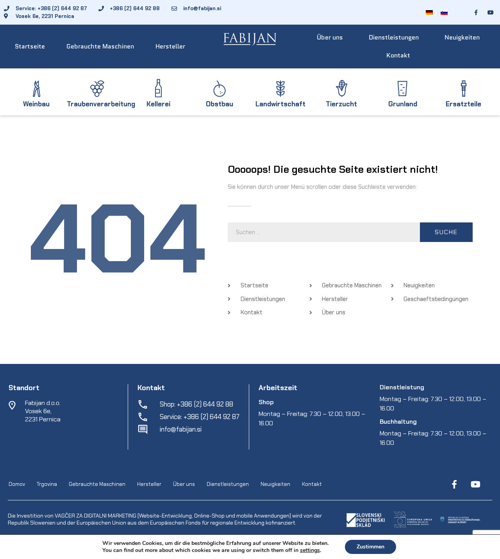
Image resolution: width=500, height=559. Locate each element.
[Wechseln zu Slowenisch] (444, 12)
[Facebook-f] (454, 484)
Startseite (30, 46)
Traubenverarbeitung (101, 104)
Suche (446, 232)
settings (310, 550)
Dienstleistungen (394, 37)
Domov (17, 484)
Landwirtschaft (280, 104)
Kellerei (158, 104)
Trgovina (47, 484)
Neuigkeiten (462, 37)
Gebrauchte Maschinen (100, 46)
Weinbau (36, 104)
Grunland (402, 104)
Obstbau (219, 104)
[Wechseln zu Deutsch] (429, 12)
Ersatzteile (463, 104)
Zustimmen (370, 546)
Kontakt (398, 55)
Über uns (330, 37)
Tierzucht (341, 104)
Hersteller (170, 46)
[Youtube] (475, 484)
